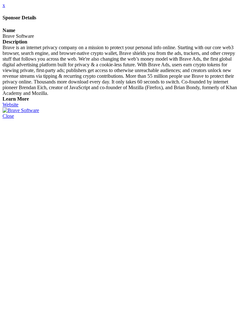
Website (10, 104)
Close (8, 116)
